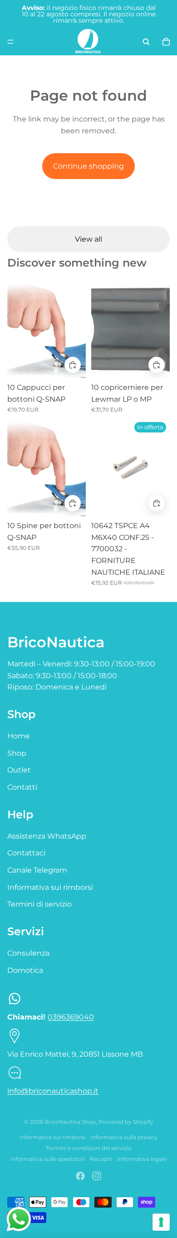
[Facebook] (80, 1175)
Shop (16, 753)
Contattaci (26, 853)
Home (18, 736)
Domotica (25, 970)
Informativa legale (142, 1158)
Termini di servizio (39, 904)
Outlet (19, 770)
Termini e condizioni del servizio (89, 1148)
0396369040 (71, 1017)
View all (88, 239)
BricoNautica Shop (70, 1121)
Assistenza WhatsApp (46, 836)
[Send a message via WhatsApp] (19, 1219)
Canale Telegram (37, 870)
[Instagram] (96, 1175)
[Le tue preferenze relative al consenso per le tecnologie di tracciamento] (161, 1222)
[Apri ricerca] (146, 42)
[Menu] (10, 41)
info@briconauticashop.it (52, 1091)
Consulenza (28, 953)
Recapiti (101, 1158)
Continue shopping (88, 166)
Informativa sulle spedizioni (47, 1158)
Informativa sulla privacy (123, 1137)
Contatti (22, 787)
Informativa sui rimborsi (50, 887)
